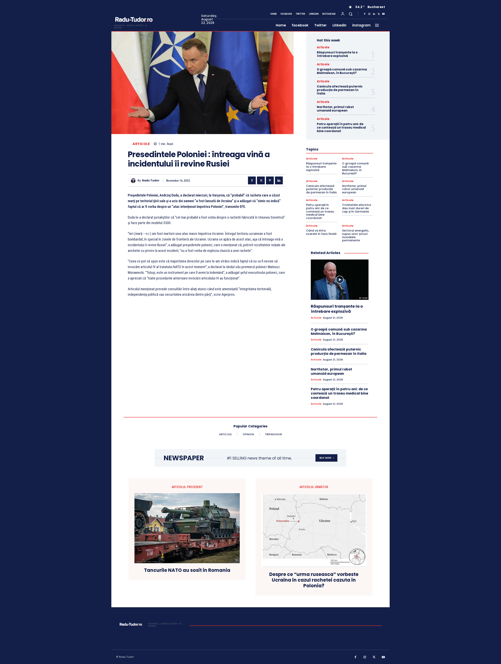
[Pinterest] (270, 180)
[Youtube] (383, 14)
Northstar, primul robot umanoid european (335, 109)
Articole (141, 144)
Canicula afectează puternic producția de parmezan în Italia (340, 90)
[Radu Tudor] (134, 180)
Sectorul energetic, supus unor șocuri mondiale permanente (355, 235)
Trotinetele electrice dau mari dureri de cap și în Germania (356, 208)
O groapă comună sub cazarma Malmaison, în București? (342, 71)
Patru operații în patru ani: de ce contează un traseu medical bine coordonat (341, 127)
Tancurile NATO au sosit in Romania (187, 570)
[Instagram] (369, 14)
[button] (350, 14)
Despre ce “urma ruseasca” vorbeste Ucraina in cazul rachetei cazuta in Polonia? (314, 580)
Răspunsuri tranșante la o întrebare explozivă (337, 54)
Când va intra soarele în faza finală (321, 232)
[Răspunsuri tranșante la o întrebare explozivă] (340, 279)
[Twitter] (378, 14)
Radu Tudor (150, 180)
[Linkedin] (374, 14)
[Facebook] (364, 14)
